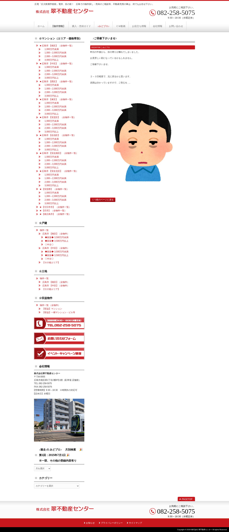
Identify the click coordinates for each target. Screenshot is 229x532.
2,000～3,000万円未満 (54, 56)
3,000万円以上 (50, 60)
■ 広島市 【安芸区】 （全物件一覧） (58, 117)
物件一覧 (44, 230)
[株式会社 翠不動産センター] (64, 12)
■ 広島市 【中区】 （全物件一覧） (57, 63)
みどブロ (106, 47)
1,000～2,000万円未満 (54, 52)
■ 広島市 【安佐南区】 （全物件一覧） (59, 153)
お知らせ (90, 523)
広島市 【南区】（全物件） (55, 233)
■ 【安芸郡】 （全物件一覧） (54, 189)
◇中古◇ (49, 244)
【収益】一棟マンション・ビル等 (58, 312)
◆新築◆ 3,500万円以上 (56, 241)
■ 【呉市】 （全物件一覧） (53, 210)
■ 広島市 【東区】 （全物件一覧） (57, 99)
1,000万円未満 (50, 49)
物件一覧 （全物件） (50, 305)
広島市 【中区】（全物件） (55, 248)
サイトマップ (135, 523)
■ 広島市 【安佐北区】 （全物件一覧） (59, 171)
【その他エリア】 (51, 262)
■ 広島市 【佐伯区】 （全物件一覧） (58, 135)
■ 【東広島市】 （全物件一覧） (55, 214)
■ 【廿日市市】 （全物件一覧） (55, 207)
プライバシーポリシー (112, 523)
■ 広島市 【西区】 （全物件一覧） (57, 81)
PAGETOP (187, 499)
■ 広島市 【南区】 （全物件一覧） (57, 45)
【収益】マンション (52, 308)
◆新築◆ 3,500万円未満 (56, 237)
